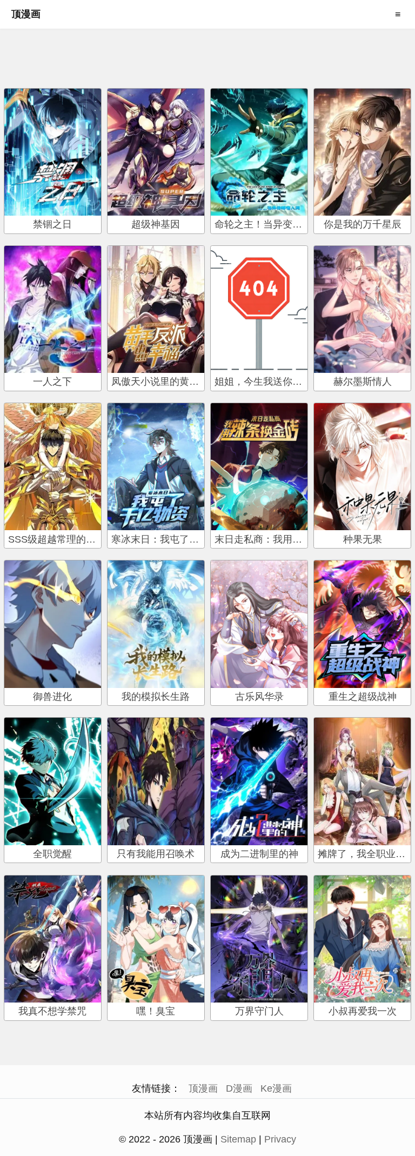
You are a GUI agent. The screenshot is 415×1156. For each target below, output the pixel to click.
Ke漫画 (276, 1088)
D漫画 (239, 1088)
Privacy (280, 1139)
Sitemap (238, 1139)
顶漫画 (26, 14)
